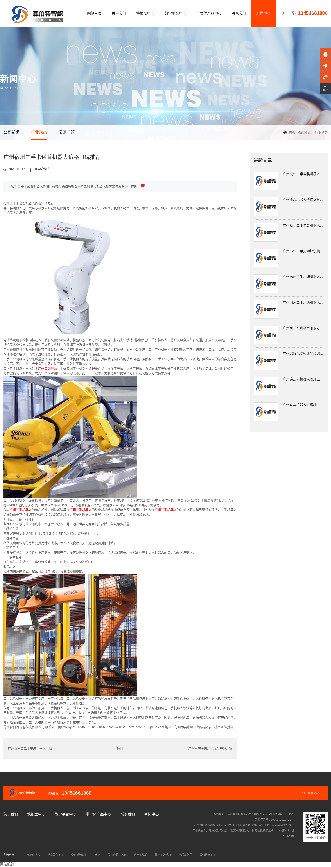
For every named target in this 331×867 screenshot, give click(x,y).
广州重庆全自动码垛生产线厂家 (210, 748)
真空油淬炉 (140, 855)
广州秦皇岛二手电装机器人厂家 (30, 748)
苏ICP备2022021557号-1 (278, 814)
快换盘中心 (145, 13)
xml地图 (281, 830)
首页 (292, 132)
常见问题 (66, 132)
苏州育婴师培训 (117, 855)
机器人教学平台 (281, 825)
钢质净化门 (185, 855)
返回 (120, 748)
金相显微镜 (33, 855)
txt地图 (290, 835)
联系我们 (239, 13)
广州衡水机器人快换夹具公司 (305, 200)
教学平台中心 (175, 13)
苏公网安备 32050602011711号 (274, 819)
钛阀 (97, 855)
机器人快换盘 (248, 825)
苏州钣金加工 (208, 855)
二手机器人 (199, 830)
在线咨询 (310, 793)
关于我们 (119, 13)
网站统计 (7, 864)
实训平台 (264, 825)
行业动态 (321, 132)
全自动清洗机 (79, 855)
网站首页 (94, 13)
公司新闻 (11, 132)
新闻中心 (263, 13)
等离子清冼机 (163, 855)
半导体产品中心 (209, 13)
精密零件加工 (56, 855)
